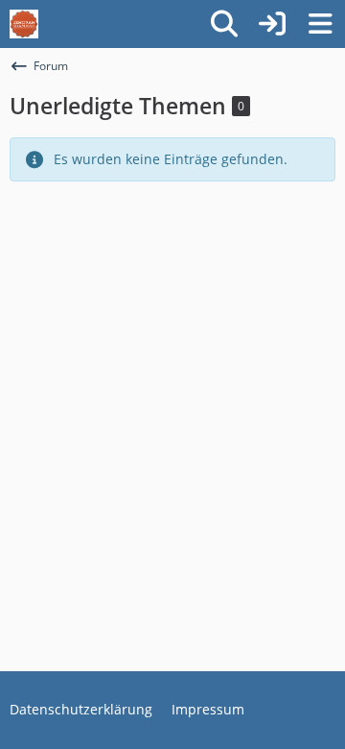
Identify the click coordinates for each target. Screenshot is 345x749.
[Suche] (224, 24)
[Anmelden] (272, 24)
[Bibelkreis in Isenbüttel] (24, 24)
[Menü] (320, 24)
